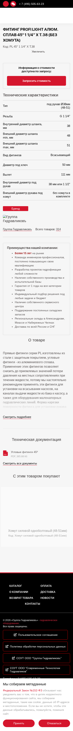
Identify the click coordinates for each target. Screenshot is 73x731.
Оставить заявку (6, 4)
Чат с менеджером (13, 4)
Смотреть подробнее (17, 417)
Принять (18, 723)
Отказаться (54, 723)
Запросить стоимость (36, 80)
